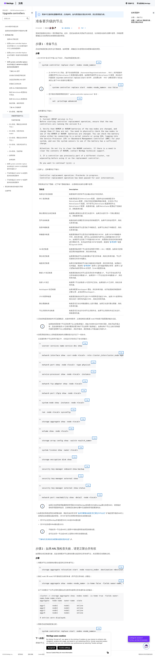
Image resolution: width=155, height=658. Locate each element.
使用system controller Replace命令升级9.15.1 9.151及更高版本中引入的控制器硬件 (17, 45)
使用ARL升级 (9, 35)
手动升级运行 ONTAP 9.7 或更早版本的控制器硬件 (17, 181)
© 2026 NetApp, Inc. (8, 654)
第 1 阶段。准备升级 (15, 112)
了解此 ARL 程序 (14, 71)
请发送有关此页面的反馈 (145, 654)
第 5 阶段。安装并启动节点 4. (18, 146)
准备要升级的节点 (17, 116)
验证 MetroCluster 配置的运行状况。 (18, 93)
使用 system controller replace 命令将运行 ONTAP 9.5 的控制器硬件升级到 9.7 (17, 166)
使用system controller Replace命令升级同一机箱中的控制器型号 (17, 55)
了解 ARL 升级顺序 (15, 107)
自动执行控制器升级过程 (17, 75)
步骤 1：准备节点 (137, 17)
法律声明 (8, 191)
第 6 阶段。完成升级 (15, 151)
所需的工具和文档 (15, 84)
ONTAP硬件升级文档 (11, 26)
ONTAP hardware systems (17, 10)
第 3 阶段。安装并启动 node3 (16, 132)
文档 (20, 3)
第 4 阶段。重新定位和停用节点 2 (18, 139)
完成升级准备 (15, 120)
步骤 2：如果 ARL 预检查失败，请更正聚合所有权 (141, 21)
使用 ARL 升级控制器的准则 (18, 88)
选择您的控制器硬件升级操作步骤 (16, 31)
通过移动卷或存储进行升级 (14, 187)
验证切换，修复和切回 (16, 103)
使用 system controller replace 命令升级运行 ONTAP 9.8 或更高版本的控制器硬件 (17, 64)
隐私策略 (30, 654)
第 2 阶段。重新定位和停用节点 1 (18, 125)
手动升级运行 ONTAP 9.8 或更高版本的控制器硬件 (17, 174)
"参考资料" (113, 242)
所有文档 (5, 10)
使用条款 (20, 654)
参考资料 (12, 160)
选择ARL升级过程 (12, 39)
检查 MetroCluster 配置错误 (18, 99)
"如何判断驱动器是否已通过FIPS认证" (91, 513)
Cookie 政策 (41, 654)
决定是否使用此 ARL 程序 (17, 80)
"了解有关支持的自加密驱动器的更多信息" (54, 539)
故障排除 (12, 155)
